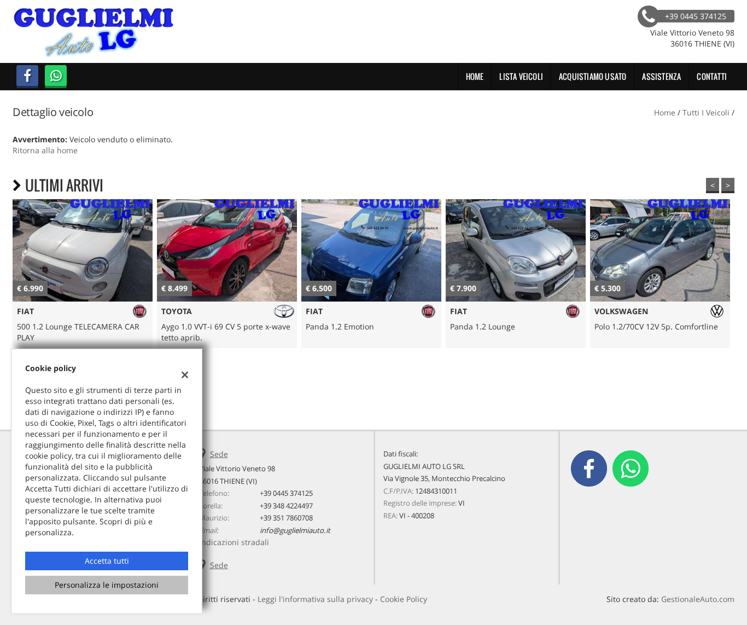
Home (475, 76)
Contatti (712, 76)
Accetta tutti (107, 560)
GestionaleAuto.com (697, 599)
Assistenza (661, 76)
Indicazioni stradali (234, 542)
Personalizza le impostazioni (107, 585)
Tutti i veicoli (706, 112)
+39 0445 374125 (286, 493)
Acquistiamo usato (592, 76)
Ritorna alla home (45, 150)
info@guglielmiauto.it (295, 530)
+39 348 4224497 (286, 506)
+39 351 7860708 (286, 518)
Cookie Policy (403, 599)
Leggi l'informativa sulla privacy (315, 599)
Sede (219, 454)
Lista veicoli (521, 76)
